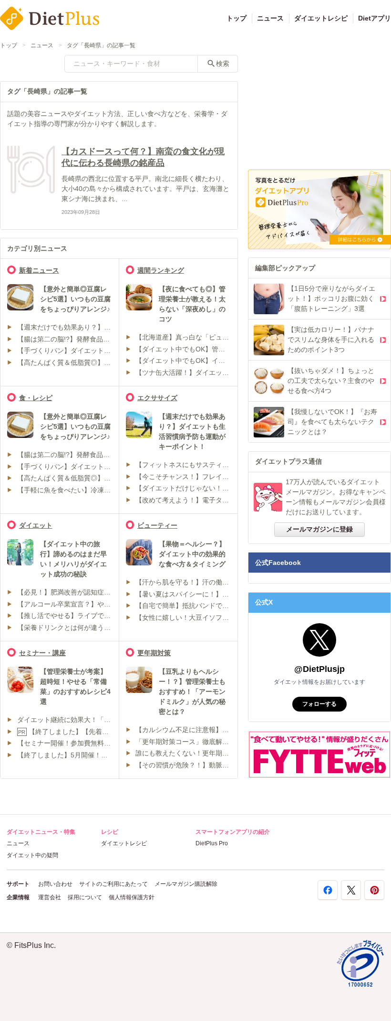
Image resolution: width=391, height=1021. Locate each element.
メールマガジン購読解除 (185, 884)
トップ (236, 18)
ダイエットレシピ (321, 18)
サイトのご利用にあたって (113, 884)
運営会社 (49, 897)
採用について (85, 897)
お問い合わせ (55, 884)
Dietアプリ (374, 18)
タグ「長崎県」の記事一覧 (101, 45)
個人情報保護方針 (131, 897)
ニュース (270, 18)
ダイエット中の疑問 (32, 855)
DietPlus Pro (212, 843)
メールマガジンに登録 (319, 529)
